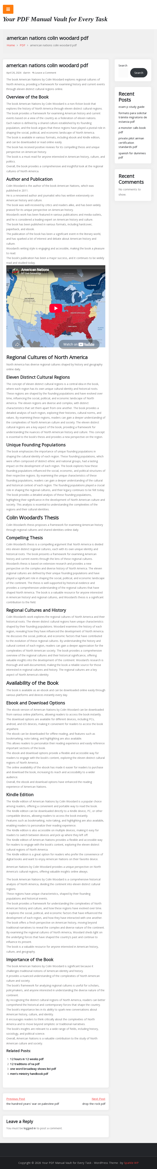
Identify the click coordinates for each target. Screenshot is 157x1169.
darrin (26, 72)
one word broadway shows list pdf (33, 1069)
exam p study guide (132, 107)
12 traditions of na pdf (24, 1064)
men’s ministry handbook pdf (29, 1074)
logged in (30, 1128)
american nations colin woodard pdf (47, 65)
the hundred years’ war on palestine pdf (32, 1101)
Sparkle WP (131, 1163)
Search (123, 65)
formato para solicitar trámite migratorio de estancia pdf (133, 117)
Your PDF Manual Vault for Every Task (55, 19)
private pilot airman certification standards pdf (131, 142)
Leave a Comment (45, 72)
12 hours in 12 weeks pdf (26, 1059)
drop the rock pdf (93, 1101)
